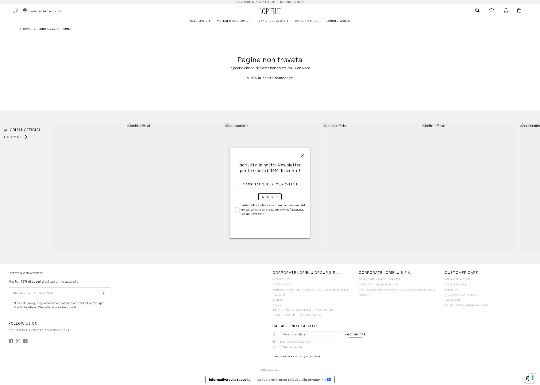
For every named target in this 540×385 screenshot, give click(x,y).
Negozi (277, 305)
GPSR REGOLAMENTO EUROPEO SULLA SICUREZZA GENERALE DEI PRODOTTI (311, 292)
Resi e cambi (452, 299)
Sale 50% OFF (200, 20)
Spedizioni (451, 289)
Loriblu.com (273, 370)
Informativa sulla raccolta (229, 379)
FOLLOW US (12, 137)
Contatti (279, 299)
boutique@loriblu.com (295, 341)
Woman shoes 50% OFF (234, 20)
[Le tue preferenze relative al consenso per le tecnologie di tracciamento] (533, 378)
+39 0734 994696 (291, 347)
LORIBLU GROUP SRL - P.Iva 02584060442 (297, 315)
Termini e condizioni (458, 279)
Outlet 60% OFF (307, 20)
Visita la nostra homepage (270, 78)
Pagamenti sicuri (456, 284)
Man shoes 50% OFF (273, 20)
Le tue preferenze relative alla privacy (288, 379)
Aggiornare (355, 334)
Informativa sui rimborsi (461, 294)
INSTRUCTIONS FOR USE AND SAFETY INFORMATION (303, 310)
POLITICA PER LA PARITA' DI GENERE (379, 279)
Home (27, 28)
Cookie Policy (281, 279)
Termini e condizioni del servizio (466, 305)
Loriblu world (338, 20)
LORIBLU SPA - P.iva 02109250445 (378, 284)
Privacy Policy (282, 284)
